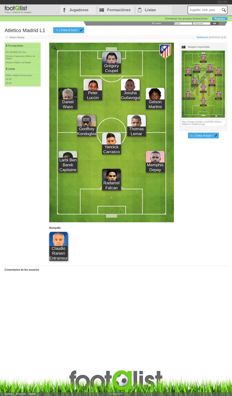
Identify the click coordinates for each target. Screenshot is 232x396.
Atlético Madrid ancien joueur (19, 75)
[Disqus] (89, 313)
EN (220, 2)
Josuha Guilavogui (130, 95)
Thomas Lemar (136, 131)
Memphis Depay (155, 167)
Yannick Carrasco (111, 149)
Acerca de (20, 394)
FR (225, 2)
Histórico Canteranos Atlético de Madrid (20, 57)
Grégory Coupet (111, 68)
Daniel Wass (68, 104)
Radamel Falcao (111, 185)
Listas (150, 10)
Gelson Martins (155, 104)
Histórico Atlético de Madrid (18, 62)
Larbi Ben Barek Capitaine (68, 165)
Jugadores (78, 10)
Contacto (9, 394)
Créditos (32, 394)
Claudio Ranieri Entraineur (58, 253)
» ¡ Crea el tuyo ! (67, 30)
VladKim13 (202, 37)
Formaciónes (119, 10)
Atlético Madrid (16, 37)
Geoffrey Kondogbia (86, 131)
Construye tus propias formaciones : (195, 18)
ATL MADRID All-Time (16, 52)
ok (214, 23)
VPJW (9, 79)
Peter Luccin (93, 95)
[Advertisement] (22, 139)
